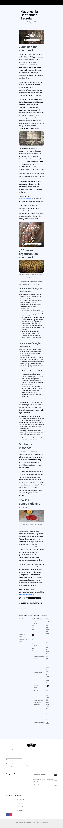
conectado (33, 606)
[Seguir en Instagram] (10, 814)
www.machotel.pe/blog (26, 595)
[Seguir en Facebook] (7, 814)
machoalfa (25, 22)
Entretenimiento (25, 24)
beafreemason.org (25, 199)
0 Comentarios (34, 24)
